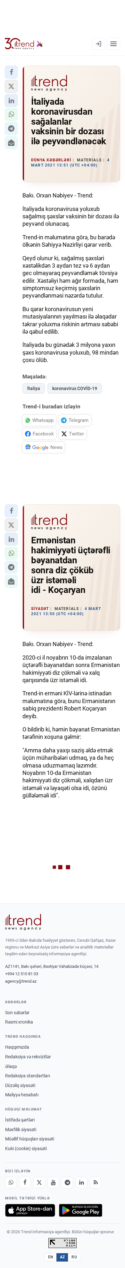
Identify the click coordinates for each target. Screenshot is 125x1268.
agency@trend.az (21, 981)
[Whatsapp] (11, 1182)
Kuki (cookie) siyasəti (26, 1148)
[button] (11, 72)
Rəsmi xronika (19, 1022)
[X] (39, 1182)
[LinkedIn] (81, 1182)
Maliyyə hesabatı (21, 1094)
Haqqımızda (17, 1047)
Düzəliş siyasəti (20, 1085)
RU (74, 1257)
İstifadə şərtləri (20, 1119)
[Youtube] (53, 1182)
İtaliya (33, 388)
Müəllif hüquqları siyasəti (29, 1138)
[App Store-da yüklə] (30, 1210)
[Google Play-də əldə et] (80, 1210)
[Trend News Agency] (23, 922)
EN (50, 1257)
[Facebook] (25, 1182)
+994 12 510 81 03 (21, 973)
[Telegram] (67, 1182)
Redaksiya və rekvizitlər (28, 1056)
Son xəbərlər (17, 1012)
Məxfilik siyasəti (20, 1129)
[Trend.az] (24, 44)
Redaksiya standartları (27, 1075)
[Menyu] (113, 43)
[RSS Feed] (95, 1182)
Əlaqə (11, 1066)
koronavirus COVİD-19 (74, 388)
